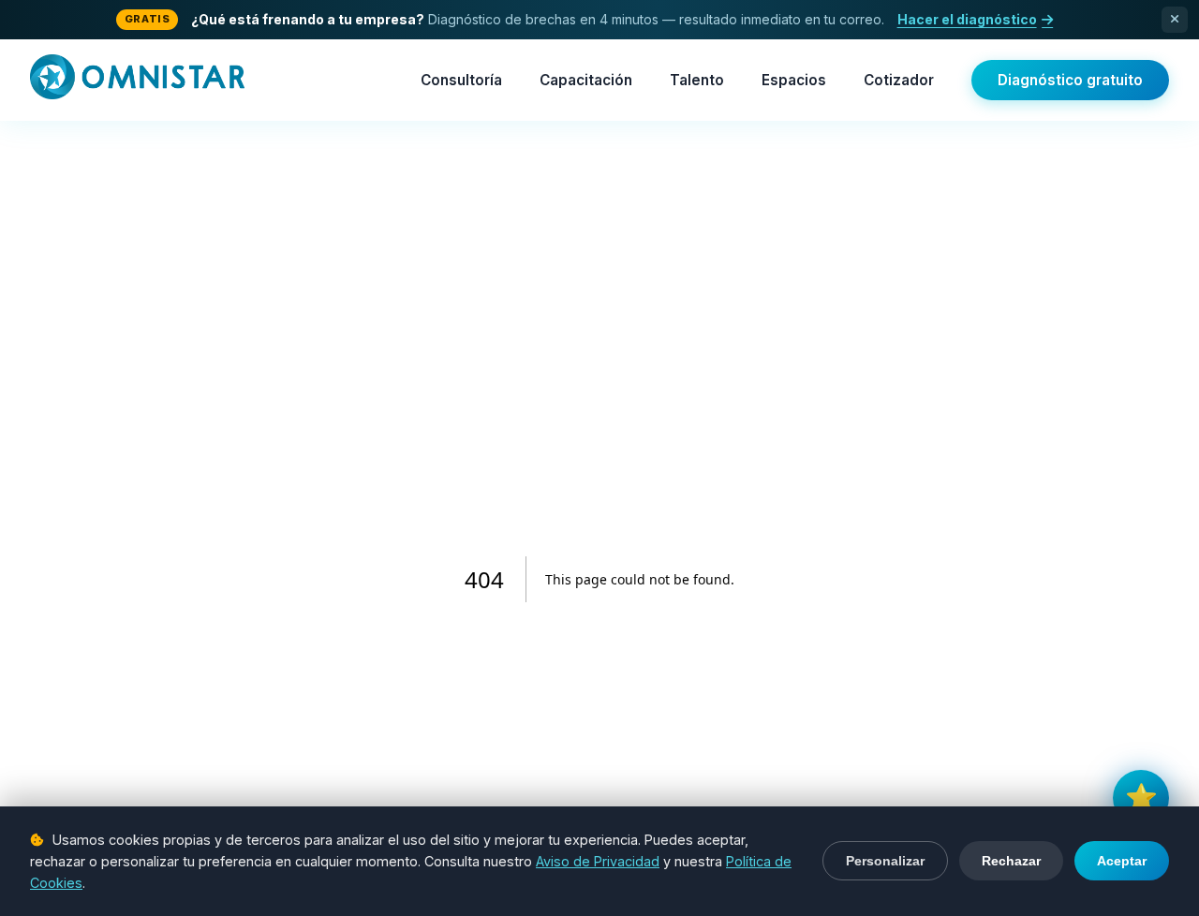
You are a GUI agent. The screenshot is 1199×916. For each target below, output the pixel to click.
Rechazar (1011, 860)
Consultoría (461, 80)
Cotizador (899, 80)
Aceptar (1122, 860)
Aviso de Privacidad (597, 861)
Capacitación (586, 80)
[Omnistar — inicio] (137, 80)
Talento (697, 80)
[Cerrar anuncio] (1175, 20)
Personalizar (885, 860)
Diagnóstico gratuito (1070, 80)
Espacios (794, 80)
